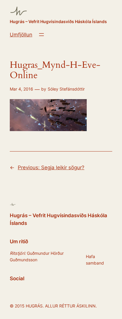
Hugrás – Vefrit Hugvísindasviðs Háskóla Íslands (58, 21)
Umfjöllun (21, 35)
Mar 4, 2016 (21, 88)
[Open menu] (41, 34)
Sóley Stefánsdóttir (66, 88)
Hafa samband (95, 259)
